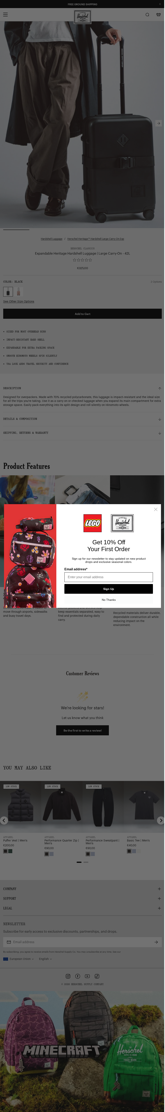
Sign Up (107, 588)
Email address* (74, 569)
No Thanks (107, 599)
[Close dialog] (154, 509)
